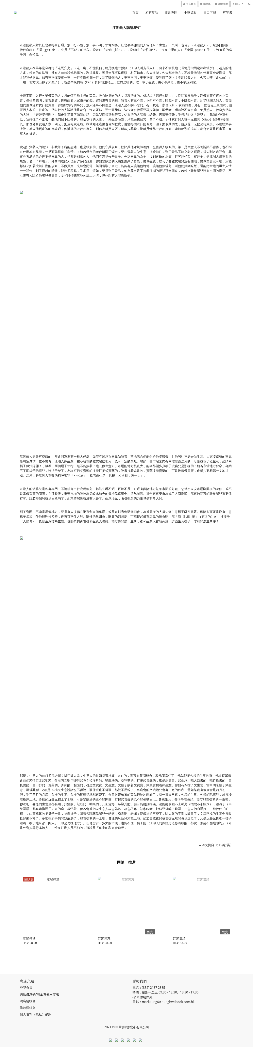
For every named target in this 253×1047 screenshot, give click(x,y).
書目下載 (209, 12)
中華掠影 (190, 12)
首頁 (135, 12)
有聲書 (227, 12)
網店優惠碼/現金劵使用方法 (39, 994)
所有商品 (151, 12)
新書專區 (171, 12)
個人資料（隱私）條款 (35, 1014)
